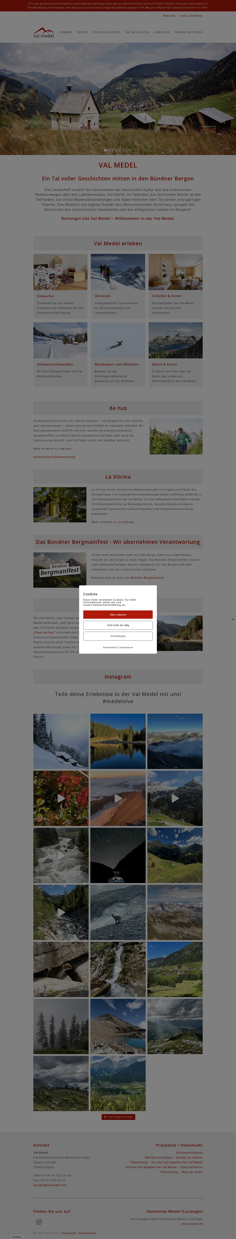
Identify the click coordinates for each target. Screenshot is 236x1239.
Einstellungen (118, 636)
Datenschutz (110, 647)
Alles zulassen (118, 614)
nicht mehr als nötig (118, 625)
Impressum (126, 647)
